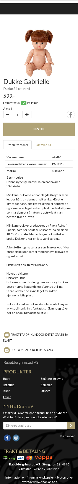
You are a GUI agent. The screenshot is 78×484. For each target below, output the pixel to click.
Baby (6, 378)
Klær (6, 391)
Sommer (46, 385)
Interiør (8, 385)
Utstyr (45, 391)
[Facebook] (7, 437)
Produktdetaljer (17, 145)
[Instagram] (16, 437)
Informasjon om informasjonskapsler (29, 477)
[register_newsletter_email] (71, 425)
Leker (7, 397)
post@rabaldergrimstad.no (32, 350)
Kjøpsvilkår (67, 436)
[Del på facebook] (71, 116)
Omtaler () (43, 145)
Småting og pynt (52, 378)
